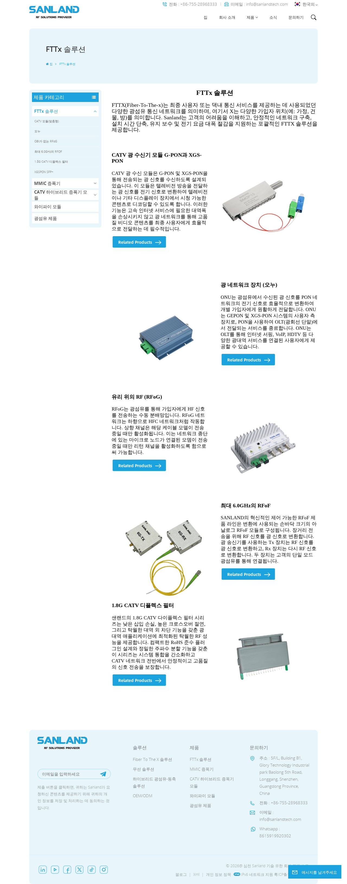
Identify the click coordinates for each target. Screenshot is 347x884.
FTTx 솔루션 (46, 111)
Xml (196, 874)
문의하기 (296, 17)
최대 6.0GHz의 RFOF (48, 151)
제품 (250, 17)
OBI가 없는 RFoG (45, 141)
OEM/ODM (142, 795)
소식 (273, 17)
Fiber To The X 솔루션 (152, 759)
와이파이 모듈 (47, 207)
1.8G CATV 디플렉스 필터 (51, 161)
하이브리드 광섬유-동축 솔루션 (154, 782)
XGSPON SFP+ (43, 172)
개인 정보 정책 (218, 874)
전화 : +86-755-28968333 (193, 4)
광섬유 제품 (45, 218)
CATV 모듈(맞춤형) (46, 121)
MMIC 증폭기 (47, 183)
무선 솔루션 (143, 769)
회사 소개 (227, 17)
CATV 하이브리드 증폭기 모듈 (60, 195)
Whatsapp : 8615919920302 (275, 832)
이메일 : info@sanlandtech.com (259, 4)
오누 (37, 131)
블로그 (181, 874)
